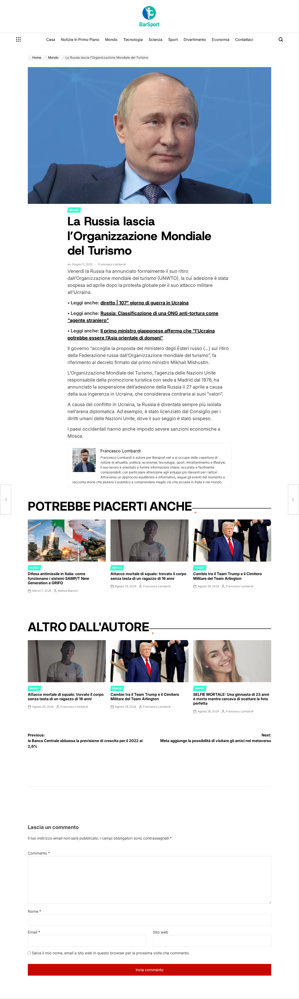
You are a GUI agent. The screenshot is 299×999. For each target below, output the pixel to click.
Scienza (155, 39)
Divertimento (195, 39)
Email (34, 932)
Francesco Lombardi (112, 264)
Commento (39, 853)
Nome (34, 911)
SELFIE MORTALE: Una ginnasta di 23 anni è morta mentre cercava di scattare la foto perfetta (231, 699)
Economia (220, 39)
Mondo (111, 39)
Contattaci (244, 39)
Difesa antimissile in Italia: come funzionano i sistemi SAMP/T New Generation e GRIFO (58, 578)
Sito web (160, 932)
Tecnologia (133, 39)
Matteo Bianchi (68, 590)
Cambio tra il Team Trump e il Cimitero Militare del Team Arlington (227, 576)
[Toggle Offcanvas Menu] (18, 39)
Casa (50, 39)
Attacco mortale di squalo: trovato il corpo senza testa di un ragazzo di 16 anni (148, 576)
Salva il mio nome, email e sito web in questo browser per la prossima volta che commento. (111, 953)
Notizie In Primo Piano (80, 39)
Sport (173, 39)
